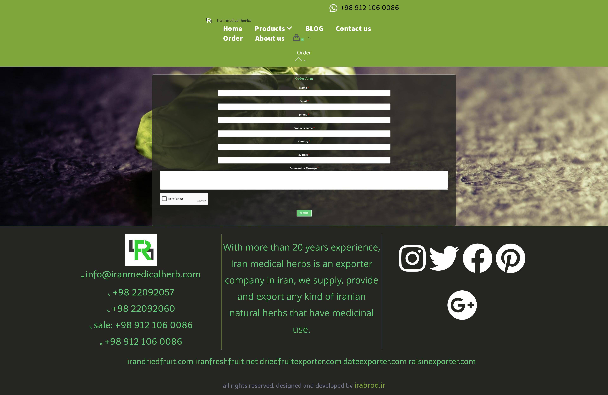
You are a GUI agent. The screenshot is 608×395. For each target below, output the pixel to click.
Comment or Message (304, 168)
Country (304, 141)
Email (304, 101)
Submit (304, 213)
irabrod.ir (369, 385)
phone (304, 114)
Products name (304, 128)
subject (304, 155)
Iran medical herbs (234, 21)
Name (304, 87)
